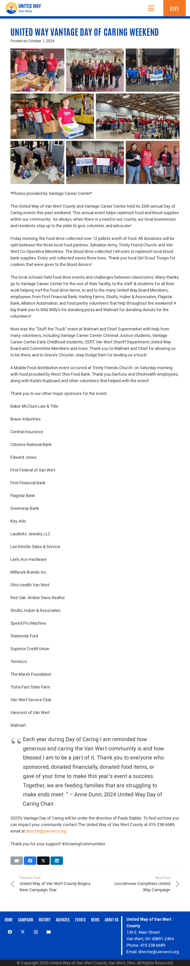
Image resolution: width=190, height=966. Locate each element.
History (45, 919)
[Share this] (30, 860)
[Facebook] (10, 932)
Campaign (25, 919)
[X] (23, 932)
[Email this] (16, 860)
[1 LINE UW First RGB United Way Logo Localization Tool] (24, 8)
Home (9, 919)
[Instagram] (36, 932)
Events (80, 919)
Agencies (63, 919)
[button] (151, 8)
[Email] (48, 932)
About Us (111, 919)
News (95, 919)
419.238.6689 (152, 945)
